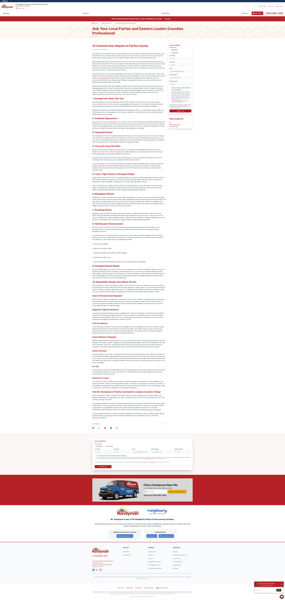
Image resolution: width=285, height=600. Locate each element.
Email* (170, 68)
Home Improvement (175, 124)
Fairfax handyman (105, 78)
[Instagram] (100, 570)
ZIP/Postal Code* (173, 81)
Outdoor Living (173, 126)
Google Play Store (167, 536)
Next (162, 424)
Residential (174, 50)
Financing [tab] (270, 6)
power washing (131, 370)
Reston (149, 409)
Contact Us (151, 555)
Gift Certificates (177, 561)
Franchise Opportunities (155, 568)
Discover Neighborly (124, 536)
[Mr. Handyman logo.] (128, 512)
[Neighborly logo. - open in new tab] (5, 1)
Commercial (174, 53)
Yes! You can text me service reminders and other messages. (111, 455)
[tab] (85, 13)
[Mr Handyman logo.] (7, 6)
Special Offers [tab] (262, 6)
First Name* (172, 55)
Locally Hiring (177, 565)
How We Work (152, 551)
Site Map (175, 568)
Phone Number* (173, 74)
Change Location (21, 8)
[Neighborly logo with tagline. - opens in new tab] (157, 511)
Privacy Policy (184, 106)
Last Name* (172, 62)
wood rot (103, 114)
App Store (153, 536)
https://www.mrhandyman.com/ (179, 100)
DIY (170, 123)
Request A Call (180, 111)
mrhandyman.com (149, 458)
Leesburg (158, 409)
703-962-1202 (108, 415)
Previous (96, 424)
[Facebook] (93, 428)
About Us (150, 558)
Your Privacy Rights (163, 587)
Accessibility (138, 587)
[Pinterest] (105, 428)
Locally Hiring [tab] (279, 6)
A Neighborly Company (154, 561)
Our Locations (177, 558)
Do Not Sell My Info (148, 587)
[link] (117, 428)
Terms (177, 106)
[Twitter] (99, 428)
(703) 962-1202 (159, 495)
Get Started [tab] (258, 13)
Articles (175, 551)
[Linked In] (111, 428)
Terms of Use (120, 587)
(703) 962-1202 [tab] (274, 13)
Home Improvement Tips (180, 555)
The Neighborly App (153, 565)
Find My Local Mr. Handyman (177, 491)
